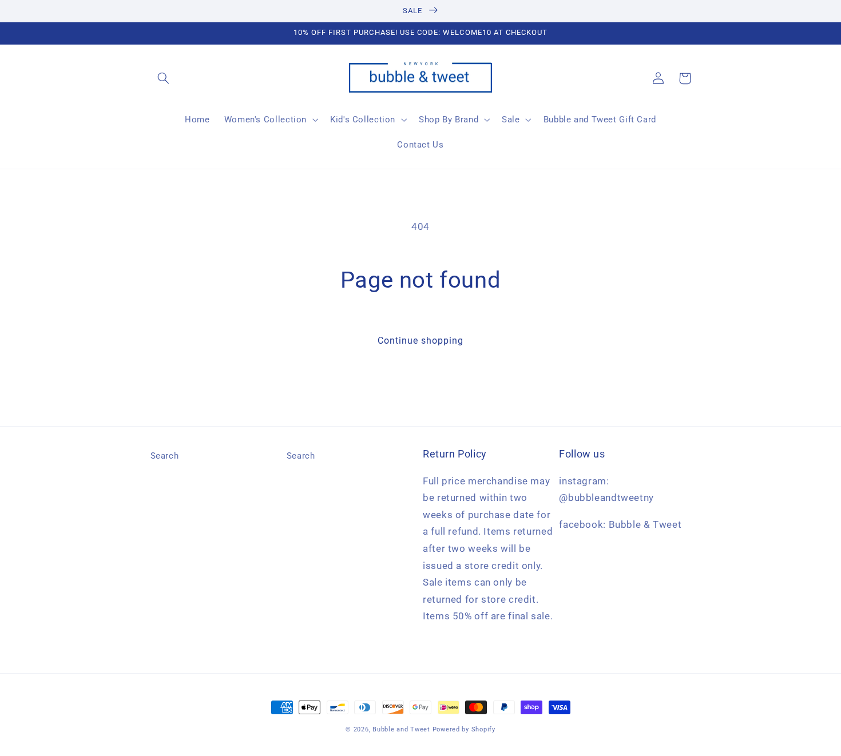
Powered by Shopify (464, 729)
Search (164, 456)
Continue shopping (421, 340)
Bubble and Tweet (401, 729)
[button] (163, 78)
